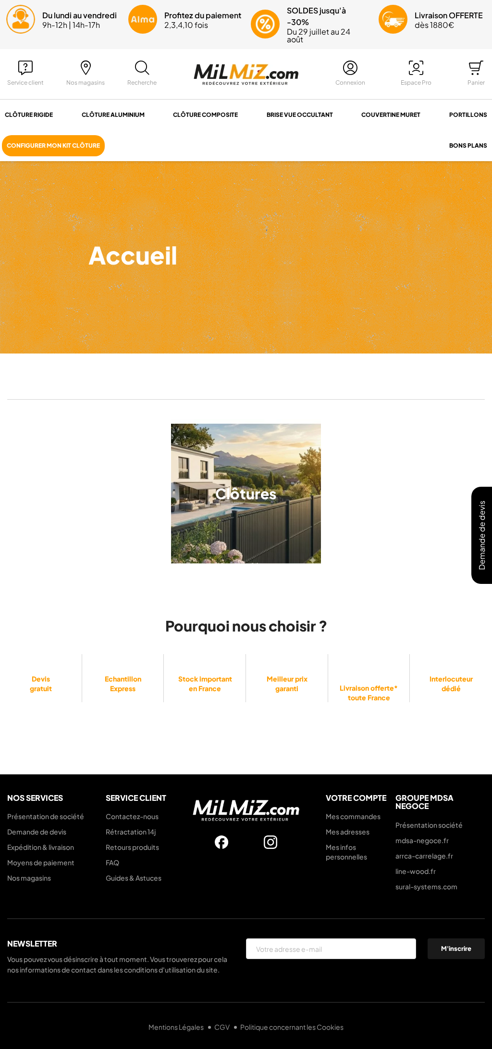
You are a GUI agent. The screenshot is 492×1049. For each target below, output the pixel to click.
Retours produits (132, 847)
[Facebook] (221, 842)
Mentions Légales (176, 1027)
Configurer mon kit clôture (53, 145)
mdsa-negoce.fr (422, 840)
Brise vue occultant (300, 114)
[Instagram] (270, 842)
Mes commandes (353, 816)
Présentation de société (45, 816)
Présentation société (429, 825)
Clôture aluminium (113, 114)
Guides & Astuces (133, 877)
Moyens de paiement (40, 862)
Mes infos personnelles (346, 852)
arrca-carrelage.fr (424, 855)
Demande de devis (36, 831)
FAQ (112, 862)
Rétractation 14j (131, 831)
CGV (222, 1027)
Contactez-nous (132, 816)
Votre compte (356, 798)
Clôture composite (205, 114)
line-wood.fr (415, 871)
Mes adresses (347, 831)
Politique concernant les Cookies (292, 1027)
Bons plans (468, 145)
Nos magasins (29, 877)
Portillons (468, 114)
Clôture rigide (29, 114)
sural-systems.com (426, 886)
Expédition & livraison (40, 847)
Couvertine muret (390, 114)
